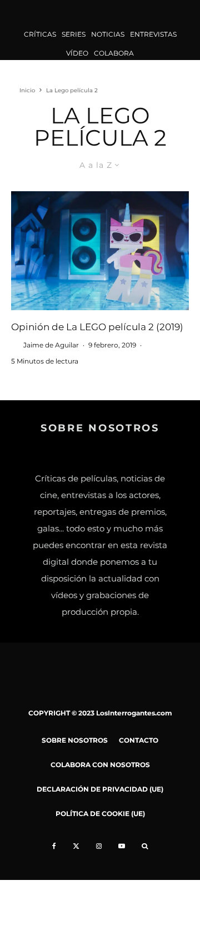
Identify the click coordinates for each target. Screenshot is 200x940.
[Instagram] (99, 846)
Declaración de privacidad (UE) (100, 789)
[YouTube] (121, 846)
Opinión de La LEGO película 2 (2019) (97, 326)
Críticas (40, 34)
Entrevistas (153, 34)
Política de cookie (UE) (100, 813)
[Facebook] (54, 846)
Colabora (114, 53)
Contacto (138, 740)
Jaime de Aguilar (51, 345)
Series (74, 34)
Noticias (107, 34)
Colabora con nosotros (100, 764)
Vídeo (77, 53)
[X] (76, 846)
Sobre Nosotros (75, 740)
